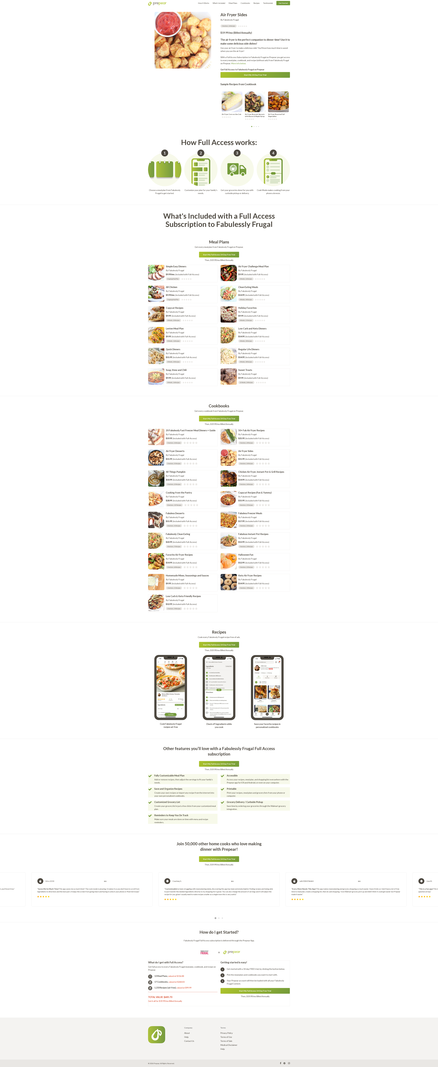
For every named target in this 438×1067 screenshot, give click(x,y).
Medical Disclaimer (228, 1045)
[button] (255, 75)
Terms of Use (226, 1037)
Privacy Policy (226, 1033)
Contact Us (189, 1041)
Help (186, 1037)
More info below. (238, 63)
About (187, 1033)
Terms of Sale (226, 1041)
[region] (219, 892)
